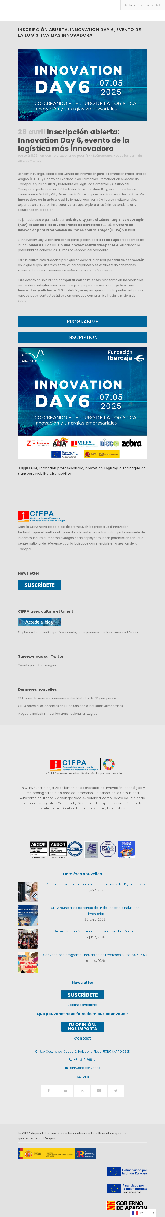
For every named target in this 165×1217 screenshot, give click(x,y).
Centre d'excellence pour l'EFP (68, 155)
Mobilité (64, 473)
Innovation (94, 468)
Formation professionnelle (61, 468)
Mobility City (46, 473)
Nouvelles (121, 155)
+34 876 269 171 (85, 1060)
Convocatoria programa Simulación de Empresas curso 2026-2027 (95, 955)
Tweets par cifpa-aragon (37, 665)
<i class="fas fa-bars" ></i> (142, 5)
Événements (102, 155)
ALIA (34, 468)
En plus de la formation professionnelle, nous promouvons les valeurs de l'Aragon (78, 632)
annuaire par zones (85, 1068)
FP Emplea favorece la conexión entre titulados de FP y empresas (67, 698)
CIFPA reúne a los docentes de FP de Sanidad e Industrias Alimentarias (70, 706)
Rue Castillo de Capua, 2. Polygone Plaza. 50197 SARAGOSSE (84, 1051)
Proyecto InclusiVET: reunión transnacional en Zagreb (58, 713)
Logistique (113, 468)
